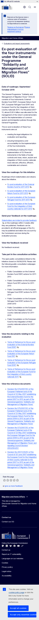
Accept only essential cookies (23, 614)
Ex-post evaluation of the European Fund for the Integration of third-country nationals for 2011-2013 (21, 206)
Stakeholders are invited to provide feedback (19, 220)
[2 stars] (6, 480)
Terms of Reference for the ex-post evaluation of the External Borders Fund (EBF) (21, 344)
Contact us (6, 550)
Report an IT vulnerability (11, 554)
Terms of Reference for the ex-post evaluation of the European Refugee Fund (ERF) (21, 362)
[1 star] (4, 480)
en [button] (24, 7)
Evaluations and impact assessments (17, 43)
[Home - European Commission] (7, 6)
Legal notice (6, 571)
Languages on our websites (12, 558)
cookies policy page (16, 592)
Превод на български (15, 27)
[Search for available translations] (31, 187)
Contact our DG (8, 522)
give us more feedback (14, 486)
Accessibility (6, 576)
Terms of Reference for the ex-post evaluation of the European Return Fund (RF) (21, 353)
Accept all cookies (18, 608)
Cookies (5, 563)
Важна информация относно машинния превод (18, 29)
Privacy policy (7, 567)
